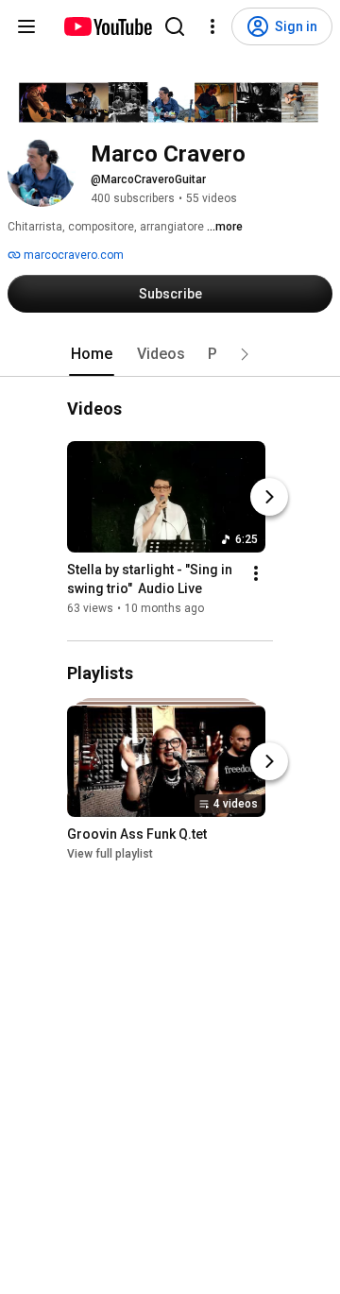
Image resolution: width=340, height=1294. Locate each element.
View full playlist (110, 853)
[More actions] (256, 574)
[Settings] (212, 26)
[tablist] (170, 354)
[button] (244, 354)
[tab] (91, 354)
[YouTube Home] (107, 26)
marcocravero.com (72, 255)
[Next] (269, 498)
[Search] (174, 26)
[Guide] (26, 26)
